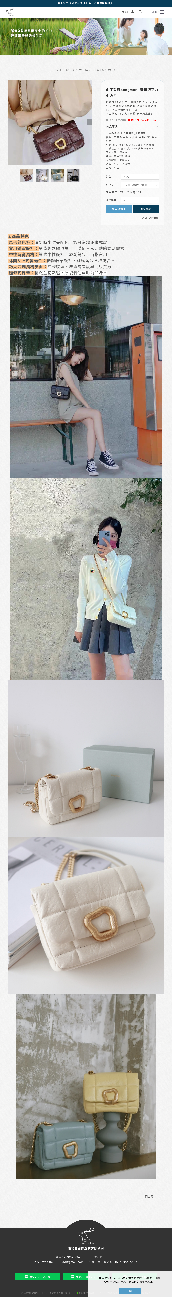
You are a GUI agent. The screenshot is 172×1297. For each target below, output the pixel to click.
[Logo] (10, 11)
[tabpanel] (86, 33)
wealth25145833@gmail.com (62, 1262)
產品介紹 (70, 70)
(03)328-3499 (73, 1257)
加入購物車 (119, 209)
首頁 (59, 70)
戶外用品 (84, 70)
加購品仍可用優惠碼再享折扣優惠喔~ (85, 3)
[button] (140, 12)
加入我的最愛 (151, 217)
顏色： (110, 176)
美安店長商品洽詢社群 (88, 1277)
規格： (110, 185)
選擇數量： (112, 199)
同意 (130, 1291)
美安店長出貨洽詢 (40, 1277)
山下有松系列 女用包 (103, 70)
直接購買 (146, 209)
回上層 (149, 1196)
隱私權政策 (146, 1281)
